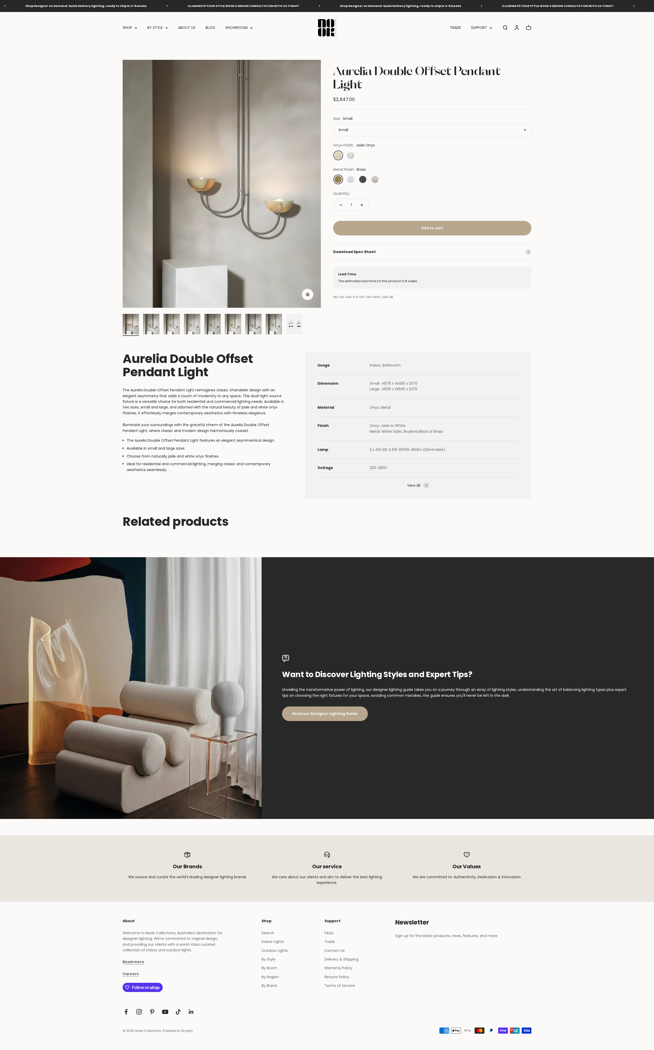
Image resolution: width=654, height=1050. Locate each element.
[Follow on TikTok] (178, 1011)
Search (268, 932)
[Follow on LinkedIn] (191, 1011)
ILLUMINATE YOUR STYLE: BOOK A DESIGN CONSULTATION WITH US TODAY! (180, 6)
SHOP (127, 27)
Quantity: (341, 193)
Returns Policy (336, 976)
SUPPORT (479, 27)
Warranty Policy (338, 968)
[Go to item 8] (274, 325)
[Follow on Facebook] (126, 1011)
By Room (269, 968)
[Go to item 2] (151, 325)
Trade (329, 941)
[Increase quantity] (361, 205)
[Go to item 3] (172, 325)
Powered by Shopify (178, 1031)
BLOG (210, 27)
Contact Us (334, 950)
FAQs (328, 932)
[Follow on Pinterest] (152, 1011)
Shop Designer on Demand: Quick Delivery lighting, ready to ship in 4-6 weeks (338, 6)
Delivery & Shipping (341, 959)
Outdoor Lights (275, 950)
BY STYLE (155, 27)
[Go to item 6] (233, 325)
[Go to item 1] (131, 325)
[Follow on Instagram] (139, 1011)
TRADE (455, 27)
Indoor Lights (273, 941)
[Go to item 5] (212, 325)
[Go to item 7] (253, 325)
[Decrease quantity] (340, 205)
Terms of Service (339, 985)
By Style (268, 959)
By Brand (269, 985)
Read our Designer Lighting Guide (325, 713)
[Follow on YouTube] (165, 1011)
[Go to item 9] (294, 325)
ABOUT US (186, 27)
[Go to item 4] (192, 325)
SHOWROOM (236, 27)
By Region (270, 976)
